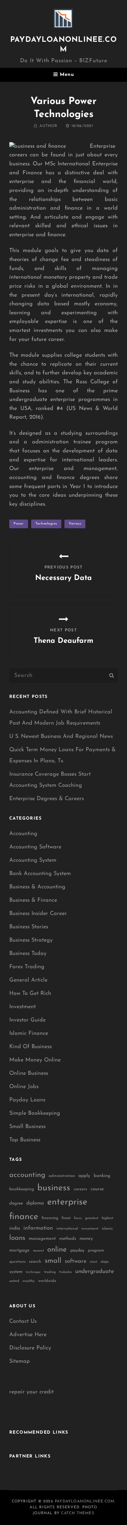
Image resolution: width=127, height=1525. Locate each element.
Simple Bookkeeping (34, 1113)
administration (62, 1176)
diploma (35, 1203)
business (53, 1188)
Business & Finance (33, 900)
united (14, 1281)
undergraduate (94, 1271)
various (75, 523)
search (35, 1262)
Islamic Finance (28, 1033)
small (53, 1261)
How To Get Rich (30, 993)
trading (50, 1272)
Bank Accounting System (40, 874)
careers (80, 1189)
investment (89, 1229)
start (93, 1262)
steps (104, 1262)
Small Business (27, 1127)
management (42, 1238)
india (14, 1228)
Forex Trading (26, 967)
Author (48, 126)
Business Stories (28, 927)
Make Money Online (35, 1060)
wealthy (29, 1281)
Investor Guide (27, 1020)
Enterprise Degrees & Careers (46, 799)
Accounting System (32, 860)
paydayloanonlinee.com (84, 1501)
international (67, 1229)
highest (107, 1218)
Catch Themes (77, 1513)
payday (77, 1250)
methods (67, 1238)
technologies (46, 523)
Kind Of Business (30, 1047)
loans (17, 1238)
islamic (107, 1229)
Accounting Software (35, 847)
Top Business (24, 1140)
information (38, 1228)
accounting (27, 1175)
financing (50, 1218)
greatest (91, 1218)
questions (17, 1262)
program (96, 1250)
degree (16, 1203)
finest (66, 1218)
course (97, 1189)
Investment (22, 1007)
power (19, 523)
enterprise (67, 1202)
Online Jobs (24, 1087)
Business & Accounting (37, 887)
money (86, 1238)
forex (78, 1218)
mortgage (19, 1250)
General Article (28, 980)
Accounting (23, 834)
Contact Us (23, 1321)
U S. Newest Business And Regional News (61, 736)
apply (84, 1176)
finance (23, 1216)
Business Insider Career (38, 914)
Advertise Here (28, 1335)
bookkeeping (21, 1189)
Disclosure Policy (30, 1348)
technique (33, 1272)
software (75, 1261)
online (57, 1249)
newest (38, 1251)
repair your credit (31, 1392)
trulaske (65, 1272)
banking (102, 1176)
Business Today (28, 953)
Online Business (28, 1073)
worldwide (47, 1281)
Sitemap (19, 1361)
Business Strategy (31, 940)
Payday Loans (27, 1100)
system (16, 1272)
